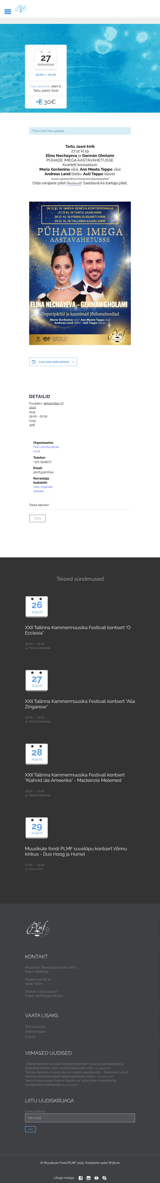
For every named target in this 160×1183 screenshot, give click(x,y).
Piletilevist (74, 183)
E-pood (30, 1036)
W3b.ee (114, 1163)
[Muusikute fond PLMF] (21, 9)
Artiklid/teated (35, 1031)
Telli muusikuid (35, 1026)
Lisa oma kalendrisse (54, 362)
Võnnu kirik (36, 869)
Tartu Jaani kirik (40, 86)
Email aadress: (35, 1111)
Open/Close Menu (8, 11)
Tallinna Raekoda (39, 647)
